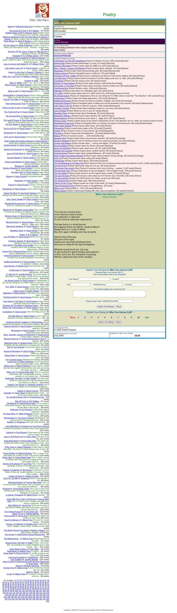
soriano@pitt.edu (62, 55)
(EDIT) (60, 21)
